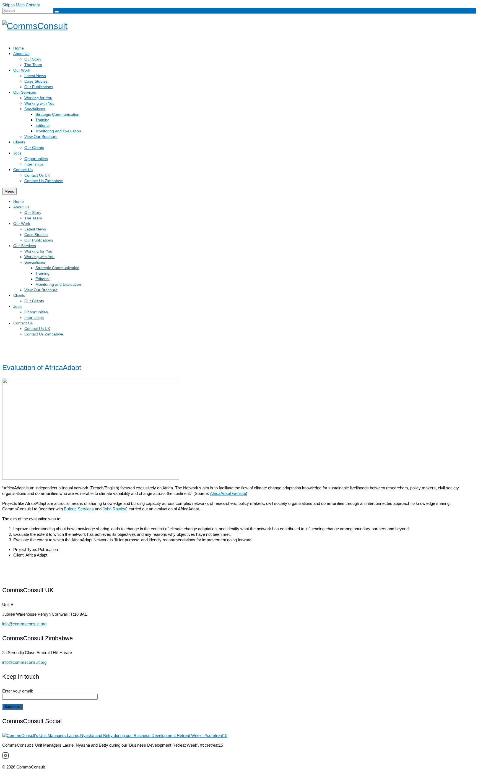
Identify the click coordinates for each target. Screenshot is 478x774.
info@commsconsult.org (24, 623)
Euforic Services (79, 509)
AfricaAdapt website (228, 493)
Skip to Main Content (21, 4)
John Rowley (114, 509)
